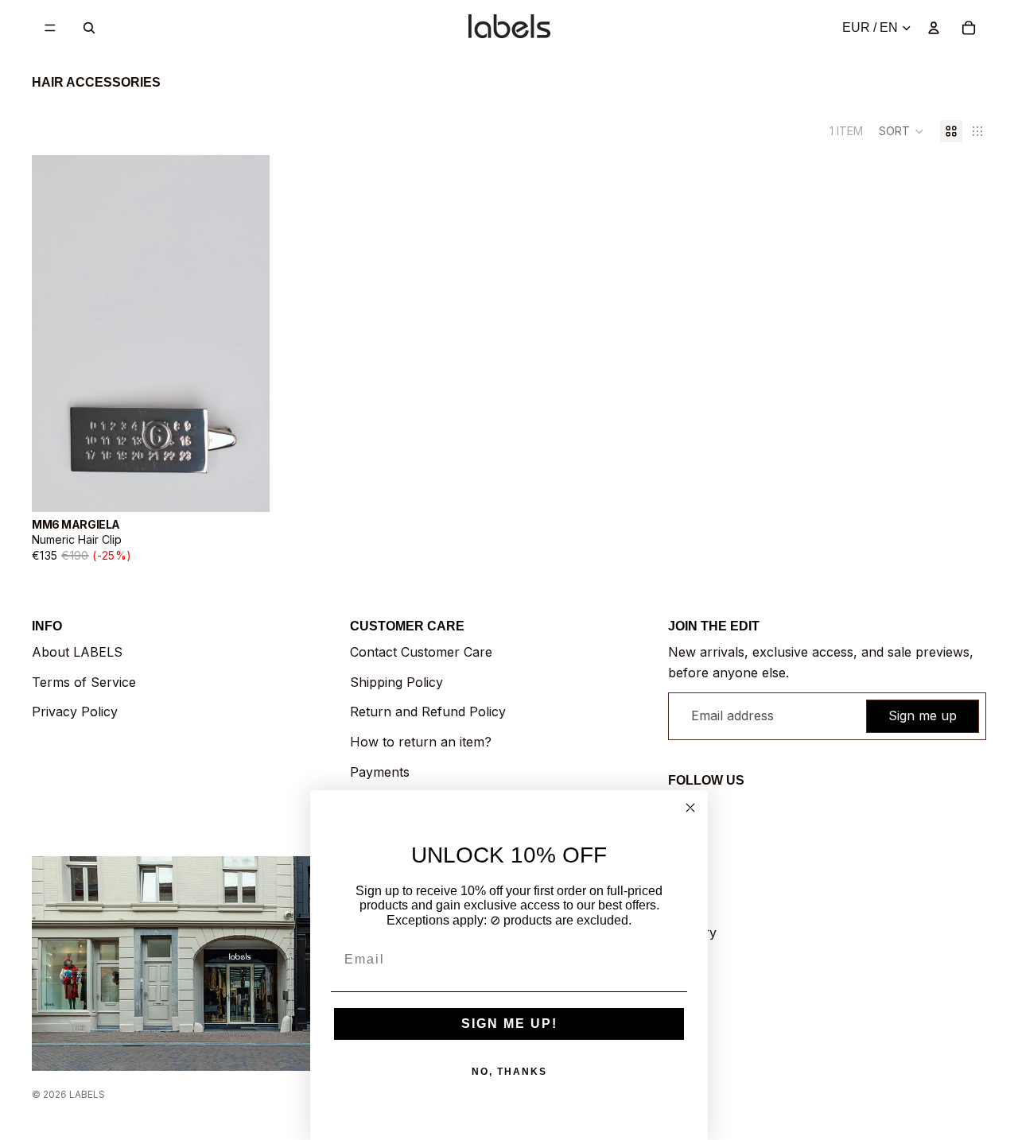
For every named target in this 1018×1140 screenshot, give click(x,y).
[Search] (89, 27)
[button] (901, 131)
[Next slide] (246, 333)
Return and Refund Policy (428, 711)
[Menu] (50, 28)
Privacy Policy (75, 711)
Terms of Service (84, 682)
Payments (380, 772)
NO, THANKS (509, 1071)
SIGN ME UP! (509, 1023)
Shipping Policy (396, 682)
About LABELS (77, 652)
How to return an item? (421, 742)
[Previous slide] (56, 333)
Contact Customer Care (421, 652)
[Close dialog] (690, 807)
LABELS (87, 1094)
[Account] (933, 27)
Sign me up (922, 715)
